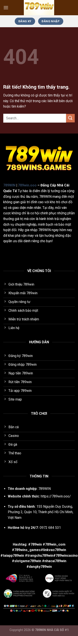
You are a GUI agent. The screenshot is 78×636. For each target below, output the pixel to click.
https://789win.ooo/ (56, 496)
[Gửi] (70, 118)
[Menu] (5, 7)
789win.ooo (27, 185)
